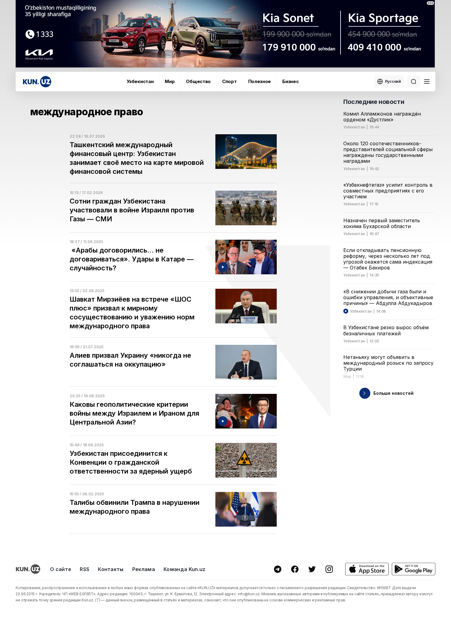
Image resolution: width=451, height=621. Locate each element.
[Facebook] (295, 569)
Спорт (229, 81)
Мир (170, 81)
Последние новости (373, 101)
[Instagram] (329, 569)
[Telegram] (277, 569)
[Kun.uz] (37, 81)
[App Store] (367, 569)
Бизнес (290, 81)
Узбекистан (140, 81)
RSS (84, 569)
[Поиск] (413, 81)
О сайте (60, 569)
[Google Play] (413, 569)
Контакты (111, 569)
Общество (198, 81)
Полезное (259, 81)
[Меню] (426, 81)
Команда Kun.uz (184, 569)
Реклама (143, 569)
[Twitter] (312, 569)
